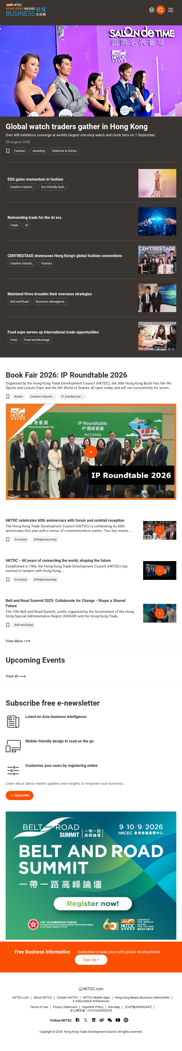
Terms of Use (39, 1007)
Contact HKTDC (67, 997)
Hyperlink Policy (92, 1007)
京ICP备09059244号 (138, 1007)
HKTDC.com (20, 997)
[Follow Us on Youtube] (118, 1020)
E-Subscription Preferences (91, 1001)
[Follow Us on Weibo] (102, 1020)
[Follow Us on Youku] (126, 1020)
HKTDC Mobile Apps (96, 997)
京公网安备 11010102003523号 (91, 1010)
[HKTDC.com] (91, 989)
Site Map (114, 1007)
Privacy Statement (65, 1007)
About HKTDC (43, 997)
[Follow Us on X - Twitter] (85, 1020)
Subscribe (21, 795)
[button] (170, 10)
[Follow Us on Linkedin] (93, 1020)
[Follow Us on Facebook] (77, 1020)
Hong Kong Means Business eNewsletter (142, 997)
